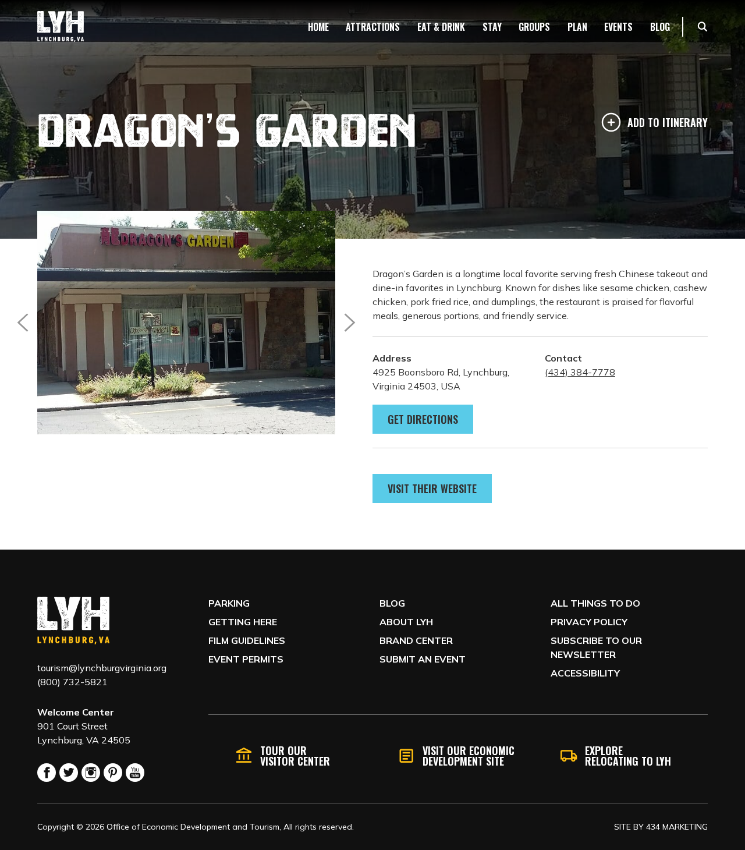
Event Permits (245, 659)
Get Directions (423, 419)
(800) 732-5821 (72, 682)
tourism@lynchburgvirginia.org (101, 668)
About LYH (406, 622)
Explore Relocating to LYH (628, 755)
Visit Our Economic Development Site (469, 755)
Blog (392, 603)
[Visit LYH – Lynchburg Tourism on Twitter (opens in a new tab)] (68, 772)
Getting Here (242, 622)
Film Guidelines (246, 640)
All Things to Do (595, 603)
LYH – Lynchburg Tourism (60, 26)
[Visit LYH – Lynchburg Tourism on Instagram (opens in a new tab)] (90, 772)
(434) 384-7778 (580, 372)
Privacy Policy (589, 622)
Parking (229, 603)
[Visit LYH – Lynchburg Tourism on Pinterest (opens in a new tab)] (113, 772)
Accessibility (585, 673)
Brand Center (416, 640)
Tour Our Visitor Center (295, 755)
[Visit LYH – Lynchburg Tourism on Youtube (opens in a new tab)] (135, 772)
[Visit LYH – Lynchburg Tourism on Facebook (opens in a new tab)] (46, 772)
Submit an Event (422, 659)
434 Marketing (677, 826)
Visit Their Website (432, 488)
